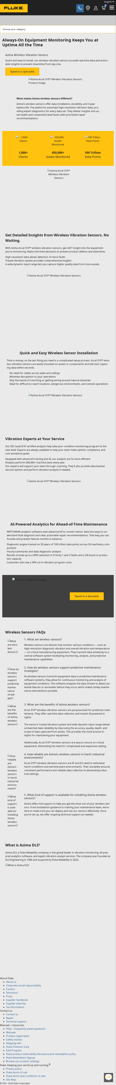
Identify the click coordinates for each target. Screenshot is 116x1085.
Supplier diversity (16, 1003)
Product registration (17, 1036)
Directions (12, 992)
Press (9, 996)
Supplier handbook (17, 1000)
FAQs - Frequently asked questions (25, 1028)
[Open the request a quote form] (80, 8)
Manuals (11, 1032)
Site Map (11, 1079)
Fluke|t (12, 15)
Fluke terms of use (16, 1072)
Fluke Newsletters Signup (20, 1057)
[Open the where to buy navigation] (88, 8)
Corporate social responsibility (23, 985)
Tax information (15, 1007)
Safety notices (14, 1039)
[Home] (14, 8)
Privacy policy (13, 1068)
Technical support (16, 1021)
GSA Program (14, 1050)
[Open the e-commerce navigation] (96, 8)
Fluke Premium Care (17, 1046)
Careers (10, 989)
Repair (9, 1018)
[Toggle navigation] (112, 7)
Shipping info (13, 1043)
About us (11, 982)
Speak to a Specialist (22, 71)
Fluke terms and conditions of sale (25, 1076)
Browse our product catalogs (22, 1061)
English (108, 1)
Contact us (12, 1014)
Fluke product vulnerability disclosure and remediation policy (41, 1054)
